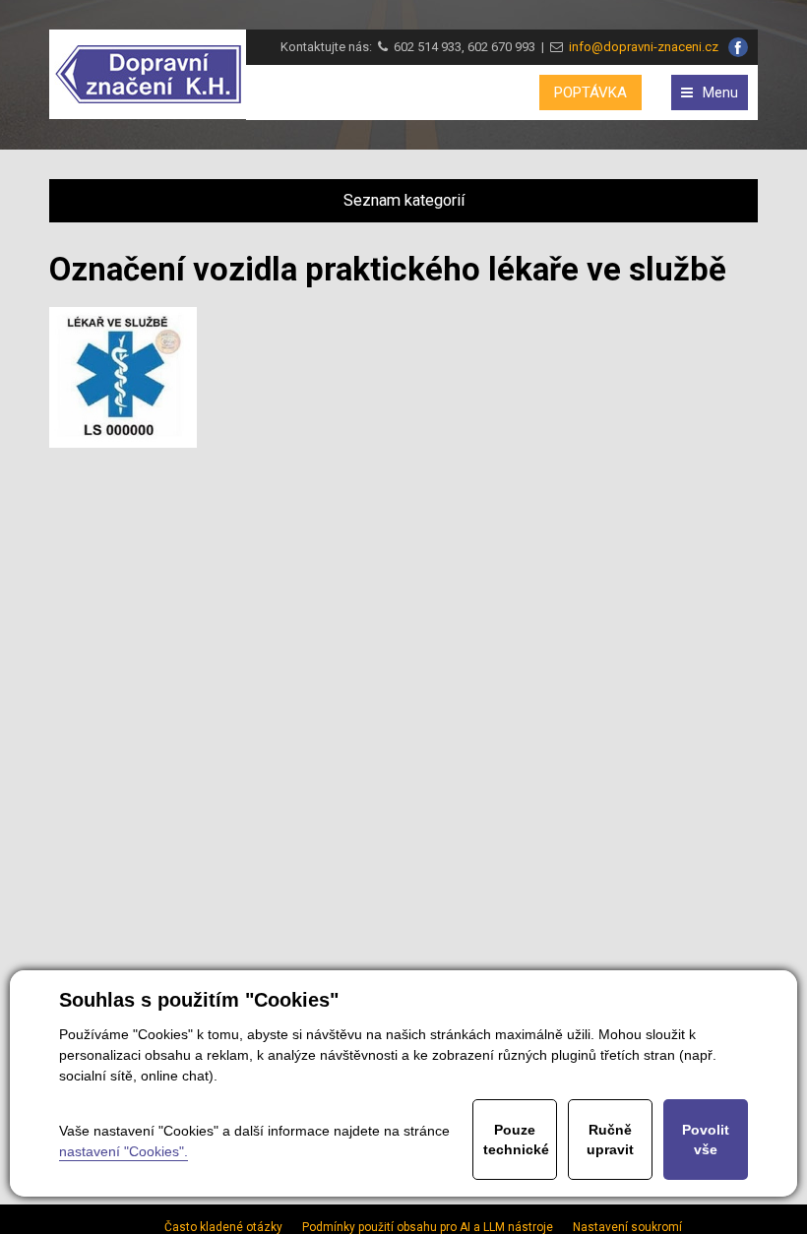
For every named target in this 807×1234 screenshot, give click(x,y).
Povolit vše (705, 1139)
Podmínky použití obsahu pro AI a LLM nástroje (427, 1227)
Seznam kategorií (404, 200)
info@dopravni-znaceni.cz (640, 46)
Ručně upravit (610, 1139)
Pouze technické (516, 1139)
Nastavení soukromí (627, 1227)
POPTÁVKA (590, 92)
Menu (720, 92)
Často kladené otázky (223, 1227)
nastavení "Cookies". (123, 1151)
